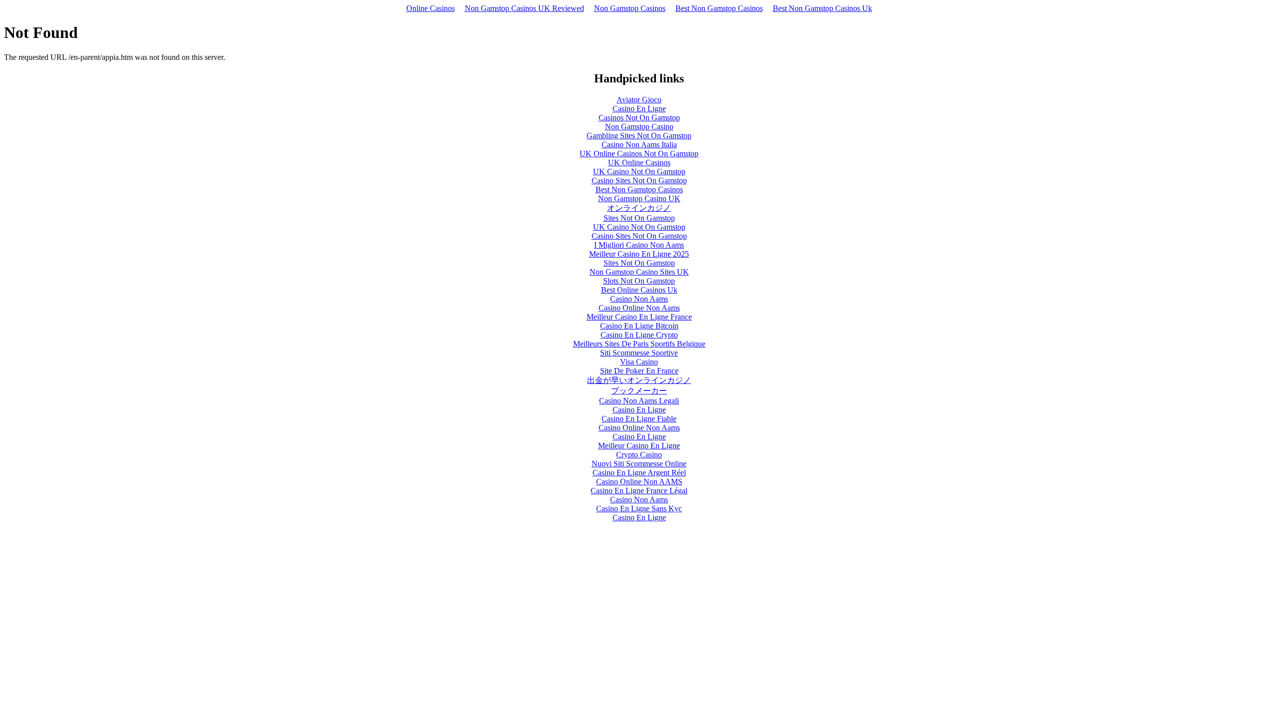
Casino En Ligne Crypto (639, 335)
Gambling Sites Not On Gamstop (639, 135)
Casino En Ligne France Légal (639, 490)
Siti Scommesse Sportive (639, 353)
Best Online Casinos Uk (639, 290)
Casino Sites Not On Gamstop (639, 180)
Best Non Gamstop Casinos (719, 8)
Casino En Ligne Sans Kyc (639, 508)
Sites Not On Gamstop (639, 218)
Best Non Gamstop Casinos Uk (822, 8)
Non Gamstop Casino (639, 126)
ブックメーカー (639, 390)
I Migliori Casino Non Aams (639, 245)
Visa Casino (639, 362)
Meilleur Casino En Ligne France (639, 317)
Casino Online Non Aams (639, 308)
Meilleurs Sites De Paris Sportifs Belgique (639, 344)
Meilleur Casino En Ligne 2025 (639, 254)
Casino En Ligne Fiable (639, 418)
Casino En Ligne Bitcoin (639, 326)
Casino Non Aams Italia (639, 144)
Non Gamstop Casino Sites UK (639, 272)
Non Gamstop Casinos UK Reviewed (524, 8)
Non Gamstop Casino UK (639, 198)
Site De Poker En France (639, 370)
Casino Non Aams (639, 299)
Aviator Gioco (639, 99)
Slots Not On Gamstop (639, 281)
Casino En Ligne (639, 108)
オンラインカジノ (639, 208)
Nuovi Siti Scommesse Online (639, 463)
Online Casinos (430, 8)
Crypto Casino (639, 454)
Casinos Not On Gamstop (639, 117)
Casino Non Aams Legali (639, 400)
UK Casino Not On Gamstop (639, 171)
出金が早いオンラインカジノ (639, 380)
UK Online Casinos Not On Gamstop (639, 153)
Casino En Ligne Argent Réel (639, 472)
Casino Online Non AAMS (639, 481)
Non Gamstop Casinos (629, 8)
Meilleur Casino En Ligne (639, 445)
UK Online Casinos (639, 162)
